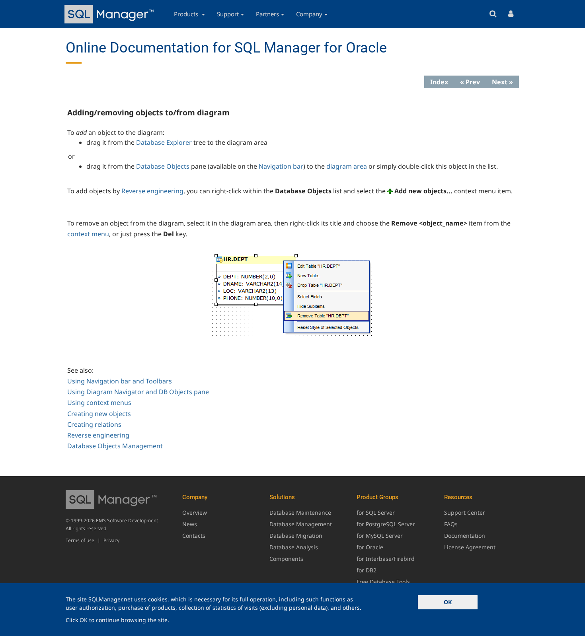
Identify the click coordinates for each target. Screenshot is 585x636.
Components (286, 558)
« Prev (470, 82)
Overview (194, 512)
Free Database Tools (383, 581)
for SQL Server (376, 512)
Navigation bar (281, 166)
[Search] (493, 14)
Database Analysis (293, 547)
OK (448, 602)
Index (439, 82)
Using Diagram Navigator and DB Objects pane (138, 391)
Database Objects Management (115, 446)
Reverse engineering (152, 191)
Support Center (464, 512)
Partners (267, 14)
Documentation (464, 535)
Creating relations (94, 424)
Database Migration (295, 535)
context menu (88, 234)
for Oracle (370, 547)
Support (228, 14)
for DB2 (366, 570)
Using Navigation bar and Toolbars (119, 381)
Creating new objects (99, 413)
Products (187, 14)
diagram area (346, 166)
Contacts (193, 535)
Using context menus (99, 402)
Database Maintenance (300, 512)
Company (309, 14)
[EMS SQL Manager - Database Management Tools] (110, 14)
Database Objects (162, 166)
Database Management (300, 524)
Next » (502, 82)
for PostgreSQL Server (386, 524)
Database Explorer (164, 142)
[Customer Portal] (510, 14)
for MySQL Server (380, 535)
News (189, 524)
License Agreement (469, 547)
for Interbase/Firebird (386, 558)
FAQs (451, 524)
